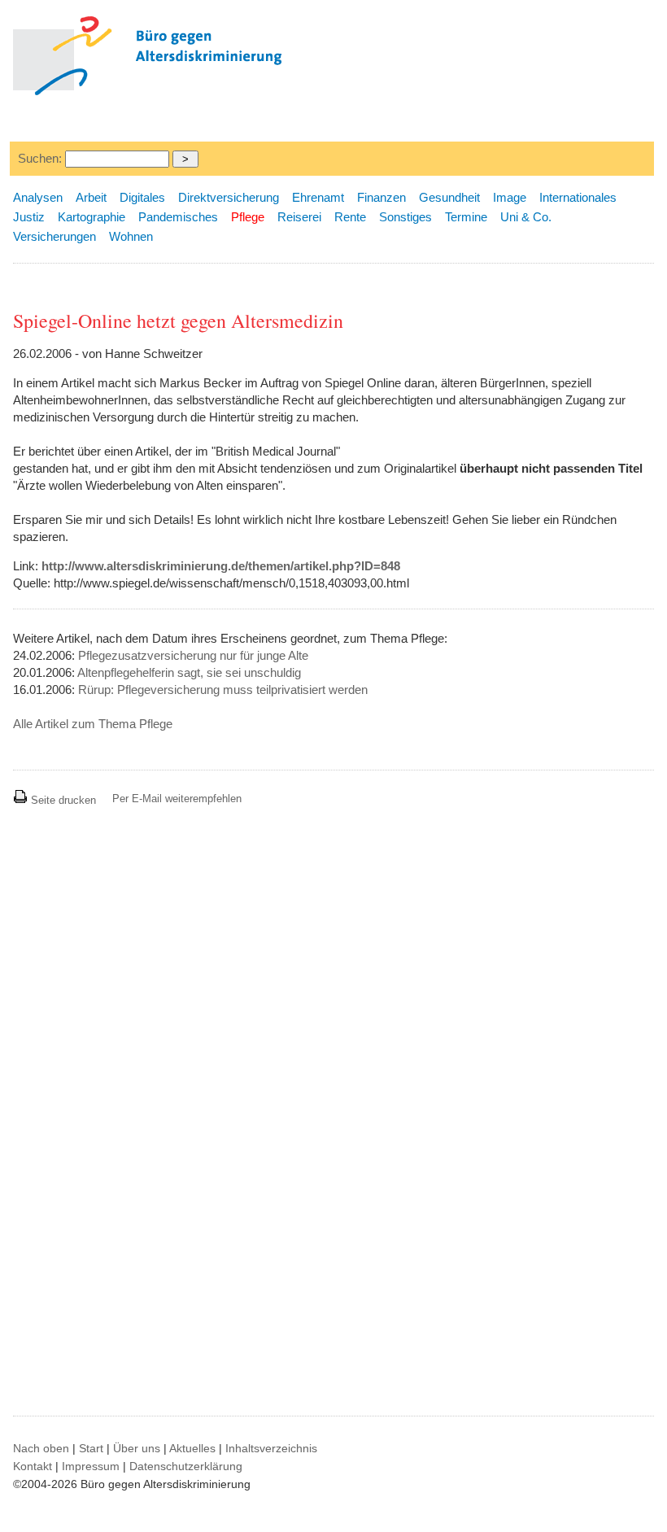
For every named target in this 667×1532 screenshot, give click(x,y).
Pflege (247, 217)
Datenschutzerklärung (185, 1466)
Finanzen (381, 197)
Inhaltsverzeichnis (271, 1448)
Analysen (38, 197)
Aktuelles (192, 1448)
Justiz (29, 217)
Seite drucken (62, 800)
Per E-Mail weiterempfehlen (177, 798)
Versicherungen (54, 236)
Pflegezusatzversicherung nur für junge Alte (193, 655)
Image (509, 197)
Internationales (578, 197)
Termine (466, 217)
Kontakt (32, 1466)
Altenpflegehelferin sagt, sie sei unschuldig (189, 672)
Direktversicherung (228, 197)
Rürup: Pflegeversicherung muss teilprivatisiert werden (223, 689)
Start (91, 1448)
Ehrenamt (318, 197)
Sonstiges (405, 217)
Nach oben (41, 1448)
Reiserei (299, 217)
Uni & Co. (525, 217)
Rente (350, 217)
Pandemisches (178, 217)
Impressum (91, 1466)
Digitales (142, 197)
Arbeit (91, 197)
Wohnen (131, 236)
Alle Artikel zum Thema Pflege (92, 724)
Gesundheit (449, 197)
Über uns (136, 1448)
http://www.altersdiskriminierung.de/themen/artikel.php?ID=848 (220, 566)
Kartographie (91, 217)
